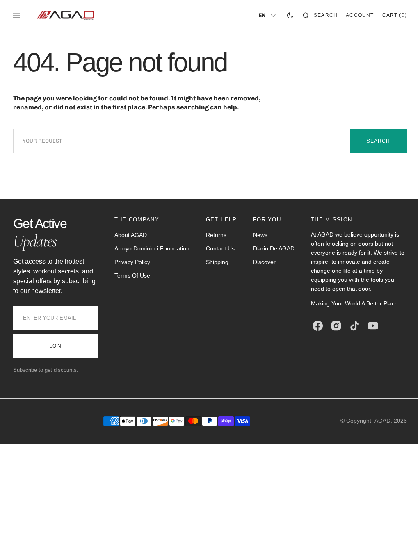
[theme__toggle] (284, 16)
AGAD (376, 430)
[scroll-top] (395, 541)
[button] (314, 16)
